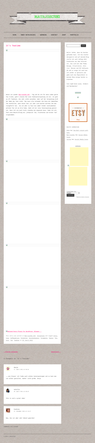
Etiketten (24, 338)
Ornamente (44, 338)
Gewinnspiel (56, 352)
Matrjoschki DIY (24, 94)
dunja (16, 367)
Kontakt (54, 35)
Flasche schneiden (11, 352)
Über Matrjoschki (28, 35)
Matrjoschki (71, 135)
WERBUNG (78, 146)
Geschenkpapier (34, 338)
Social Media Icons (81, 139)
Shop (64, 35)
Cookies (17, 409)
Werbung (43, 35)
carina (69, 139)
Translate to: (71, 191)
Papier (51, 338)
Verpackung (41, 336)
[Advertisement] (79, 156)
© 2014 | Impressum (9, 436)
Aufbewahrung (14, 338)
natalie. (17, 389)
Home (14, 35)
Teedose (16, 340)
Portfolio (74, 35)
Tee (11, 340)
